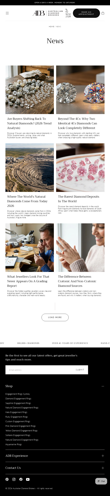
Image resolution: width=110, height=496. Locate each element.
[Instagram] (14, 479)
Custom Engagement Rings (17, 421)
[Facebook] (21, 479)
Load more (55, 317)
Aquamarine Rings (13, 444)
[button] (7, 13)
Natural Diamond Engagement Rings (21, 407)
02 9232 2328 (68, 14)
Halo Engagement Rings (16, 412)
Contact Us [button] (13, 467)
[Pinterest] (7, 479)
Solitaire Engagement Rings (17, 435)
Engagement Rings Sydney (17, 394)
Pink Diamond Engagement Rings (20, 426)
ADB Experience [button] (16, 455)
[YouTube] (28, 479)
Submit (80, 370)
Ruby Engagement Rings (16, 416)
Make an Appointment (86, 13)
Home (51, 26)
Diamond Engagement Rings (18, 398)
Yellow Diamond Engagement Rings (21, 430)
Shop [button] (9, 386)
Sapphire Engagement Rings (18, 403)
